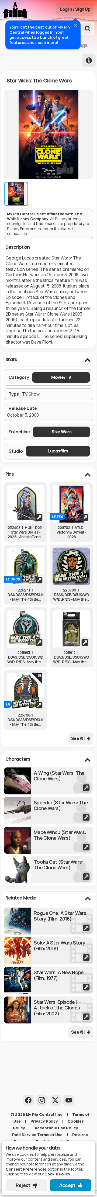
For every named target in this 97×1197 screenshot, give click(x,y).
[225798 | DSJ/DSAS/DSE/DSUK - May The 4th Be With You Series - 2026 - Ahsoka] (25, 691)
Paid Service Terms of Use (37, 1134)
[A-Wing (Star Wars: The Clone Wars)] (48, 780)
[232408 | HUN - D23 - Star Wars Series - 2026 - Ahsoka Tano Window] (25, 503)
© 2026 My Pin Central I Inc (37, 1114)
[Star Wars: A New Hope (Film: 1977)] (48, 980)
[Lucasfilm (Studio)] (58, 451)
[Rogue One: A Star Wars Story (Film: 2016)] (48, 921)
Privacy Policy (44, 1121)
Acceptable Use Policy (56, 1127)
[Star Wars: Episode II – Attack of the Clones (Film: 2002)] (48, 1010)
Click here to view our (38, 1174)
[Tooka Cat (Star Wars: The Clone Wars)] (48, 869)
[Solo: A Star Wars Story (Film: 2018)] (48, 950)
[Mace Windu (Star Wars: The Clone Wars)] (48, 840)
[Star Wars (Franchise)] (61, 432)
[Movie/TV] (61, 377)
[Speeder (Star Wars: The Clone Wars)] (48, 810)
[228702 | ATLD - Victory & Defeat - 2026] (71, 503)
